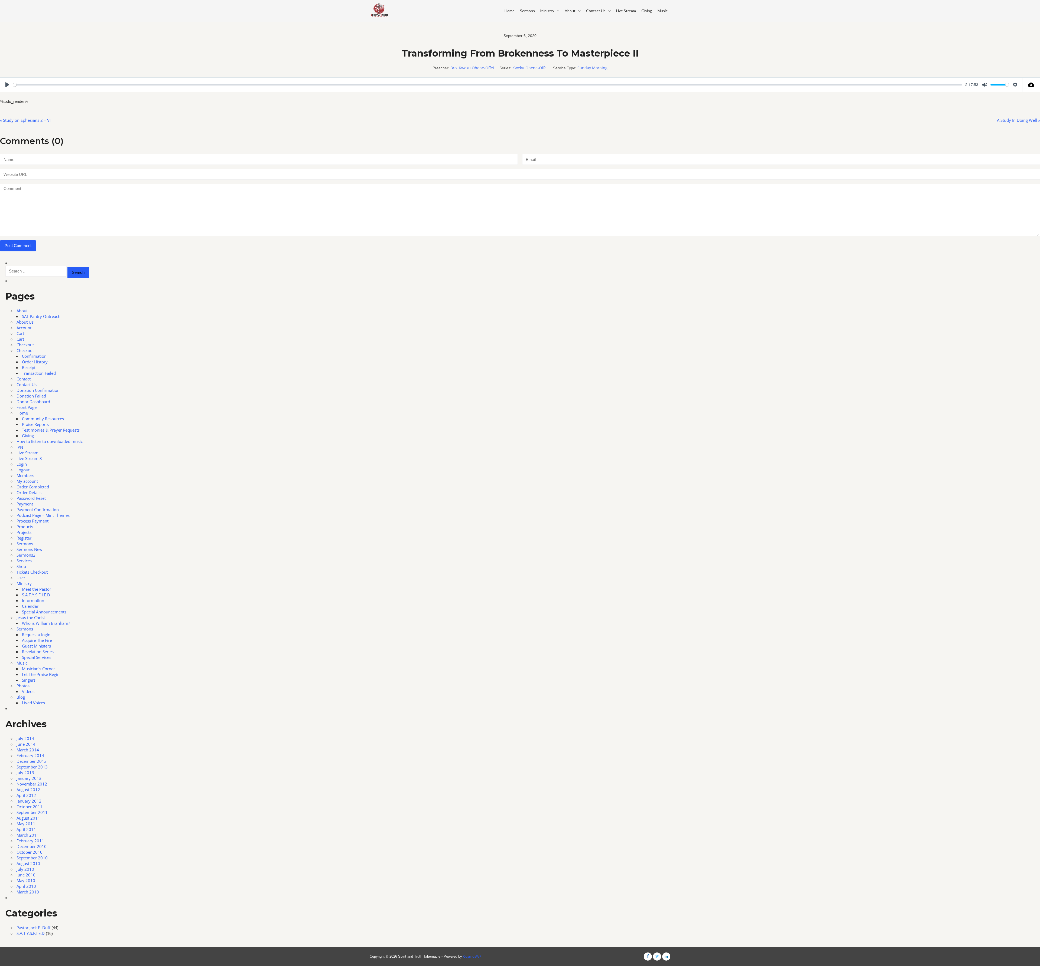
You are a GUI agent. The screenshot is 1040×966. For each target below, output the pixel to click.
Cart (20, 333)
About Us (25, 322)
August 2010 (28, 863)
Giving (646, 10)
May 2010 (26, 880)
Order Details (29, 492)
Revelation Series (38, 651)
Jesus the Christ (31, 617)
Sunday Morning (592, 67)
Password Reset (31, 498)
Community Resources (43, 418)
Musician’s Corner (38, 668)
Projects (24, 532)
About (570, 10)
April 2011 (26, 829)
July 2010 (25, 869)
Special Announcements (44, 612)
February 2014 (30, 755)
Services (24, 560)
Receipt (28, 367)
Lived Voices (33, 702)
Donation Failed (31, 396)
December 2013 (32, 761)
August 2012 (28, 789)
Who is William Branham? (46, 623)
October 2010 (30, 852)
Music (663, 10)
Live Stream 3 (29, 458)
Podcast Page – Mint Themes (43, 515)
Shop (21, 566)
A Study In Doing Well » (1018, 120)
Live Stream (626, 10)
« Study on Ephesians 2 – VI (25, 120)
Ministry (547, 10)
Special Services (36, 657)
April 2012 (26, 795)
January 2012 (29, 801)
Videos (28, 691)
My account (27, 481)
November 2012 (32, 784)
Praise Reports (35, 424)
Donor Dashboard (33, 401)
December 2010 (32, 846)
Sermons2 (26, 555)
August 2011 (28, 818)
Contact (24, 379)
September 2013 (32, 767)
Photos (23, 685)
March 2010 (28, 892)
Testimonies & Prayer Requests (51, 430)
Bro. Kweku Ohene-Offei (472, 67)
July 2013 (25, 772)
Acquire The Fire (37, 640)
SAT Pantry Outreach (41, 316)
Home (510, 10)
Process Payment (32, 521)
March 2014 (28, 750)
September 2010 (32, 857)
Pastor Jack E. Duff (33, 927)
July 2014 (25, 738)
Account (24, 327)
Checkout (25, 344)
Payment (25, 504)
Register (24, 538)
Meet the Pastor (36, 589)
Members (25, 475)
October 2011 (30, 806)
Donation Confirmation (38, 390)
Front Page (27, 407)
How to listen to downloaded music (50, 441)
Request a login (36, 634)
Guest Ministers (36, 646)
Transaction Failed (39, 373)
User (21, 577)
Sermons (527, 10)
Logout (23, 469)
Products (25, 526)
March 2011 (28, 835)
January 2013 (29, 778)
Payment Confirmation (38, 509)
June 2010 (26, 875)
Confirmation (34, 356)
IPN (20, 447)
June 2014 (26, 744)
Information (33, 600)
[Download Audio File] (1031, 84)
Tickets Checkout (32, 572)
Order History (35, 361)
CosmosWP (472, 956)
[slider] (487, 84)
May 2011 (26, 823)
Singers (28, 680)
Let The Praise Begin (41, 674)
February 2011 (30, 840)
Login (22, 464)
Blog (21, 697)
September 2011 (32, 812)
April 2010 (26, 886)
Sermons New (30, 549)
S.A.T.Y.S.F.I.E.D (36, 594)
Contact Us (596, 10)
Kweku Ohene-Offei (530, 67)
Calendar (30, 606)
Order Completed (33, 486)
